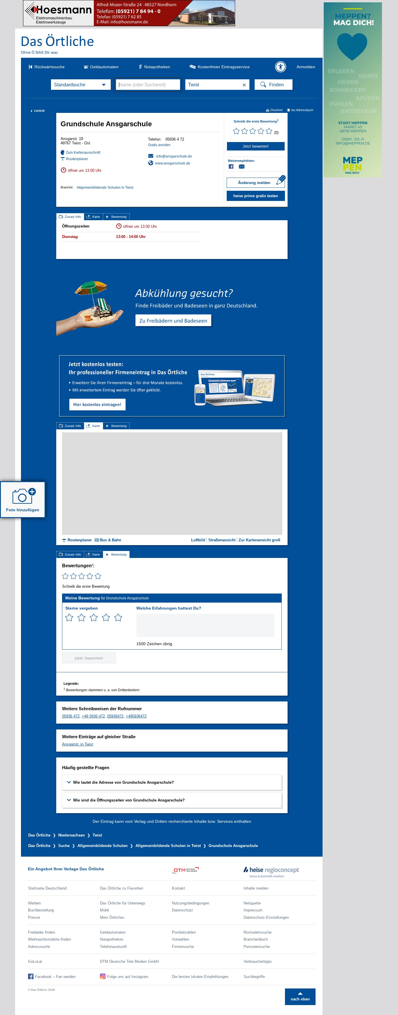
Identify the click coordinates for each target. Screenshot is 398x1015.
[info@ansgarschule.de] (170, 155)
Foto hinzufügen (22, 510)
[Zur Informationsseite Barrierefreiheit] (280, 66)
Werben (34, 903)
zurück (38, 111)
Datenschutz (182, 910)
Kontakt (178, 888)
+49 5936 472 (93, 716)
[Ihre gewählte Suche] (81, 84)
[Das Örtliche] (57, 44)
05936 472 (71, 716)
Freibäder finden (41, 932)
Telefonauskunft (113, 946)
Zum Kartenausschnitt (83, 152)
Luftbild (198, 540)
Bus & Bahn (110, 540)
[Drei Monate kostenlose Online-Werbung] (172, 358)
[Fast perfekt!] (106, 618)
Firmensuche (183, 946)
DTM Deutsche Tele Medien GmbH (129, 961)
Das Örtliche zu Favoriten (121, 888)
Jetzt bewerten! (256, 146)
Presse (34, 917)
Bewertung (118, 216)
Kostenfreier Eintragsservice (224, 66)
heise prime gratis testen (255, 196)
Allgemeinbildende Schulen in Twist (105, 188)
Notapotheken (157, 66)
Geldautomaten (104, 66)
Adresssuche (39, 946)
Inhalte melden (256, 888)
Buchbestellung (41, 910)
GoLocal (35, 961)
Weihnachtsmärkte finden (49, 939)
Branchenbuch (256, 939)
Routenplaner (77, 159)
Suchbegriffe (254, 976)
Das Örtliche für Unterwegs (122, 903)
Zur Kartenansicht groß (259, 540)
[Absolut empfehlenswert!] (118, 618)
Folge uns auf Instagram (127, 976)
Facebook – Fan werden (55, 976)
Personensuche (257, 946)
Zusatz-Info (73, 216)
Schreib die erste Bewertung (256, 121)
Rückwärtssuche (49, 66)
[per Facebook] (231, 166)
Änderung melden (254, 183)
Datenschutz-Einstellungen (266, 917)
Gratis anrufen (159, 145)
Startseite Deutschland (47, 888)
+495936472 (136, 716)
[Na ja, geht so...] (81, 618)
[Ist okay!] (94, 618)
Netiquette (252, 903)
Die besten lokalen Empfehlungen (200, 976)
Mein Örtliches (112, 917)
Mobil (104, 910)
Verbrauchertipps (258, 961)
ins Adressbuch (302, 110)
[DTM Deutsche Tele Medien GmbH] (208, 872)
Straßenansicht (221, 540)
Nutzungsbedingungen (190, 903)
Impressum (253, 910)
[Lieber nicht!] (69, 618)
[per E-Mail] (245, 166)
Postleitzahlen (184, 932)
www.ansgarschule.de (172, 163)
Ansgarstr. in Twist (77, 744)
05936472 (115, 716)
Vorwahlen (180, 939)
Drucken (276, 110)
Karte (96, 216)
